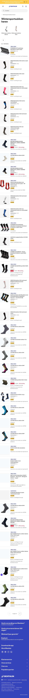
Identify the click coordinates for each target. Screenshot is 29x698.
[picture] (5, 51)
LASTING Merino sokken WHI (17, 352)
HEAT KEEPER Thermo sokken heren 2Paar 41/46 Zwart (19, 569)
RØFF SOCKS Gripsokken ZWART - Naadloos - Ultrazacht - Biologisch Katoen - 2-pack (18, 477)
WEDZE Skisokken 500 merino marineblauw (17, 101)
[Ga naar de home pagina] (13, 6)
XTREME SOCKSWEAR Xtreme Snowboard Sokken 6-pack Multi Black (18, 253)
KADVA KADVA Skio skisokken (17, 447)
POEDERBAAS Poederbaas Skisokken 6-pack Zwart (16, 49)
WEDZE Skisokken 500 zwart (17, 73)
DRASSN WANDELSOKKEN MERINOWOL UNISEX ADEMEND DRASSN (17, 143)
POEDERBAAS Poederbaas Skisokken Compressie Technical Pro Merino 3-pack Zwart (18, 226)
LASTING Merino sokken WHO (17, 505)
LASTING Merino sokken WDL (17, 599)
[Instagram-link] (8, 652)
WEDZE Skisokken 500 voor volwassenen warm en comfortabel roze (19, 88)
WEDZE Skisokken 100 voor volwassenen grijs (17, 127)
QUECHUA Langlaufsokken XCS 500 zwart (19, 238)
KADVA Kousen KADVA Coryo (17, 394)
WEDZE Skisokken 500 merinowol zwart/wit (18, 196)
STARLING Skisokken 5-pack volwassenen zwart (17, 493)
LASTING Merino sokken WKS (17, 155)
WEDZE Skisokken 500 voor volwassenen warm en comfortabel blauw (19, 210)
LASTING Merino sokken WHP (17, 365)
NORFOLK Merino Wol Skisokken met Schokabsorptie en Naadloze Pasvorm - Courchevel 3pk (19, 296)
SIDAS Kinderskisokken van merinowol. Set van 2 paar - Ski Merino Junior (17, 183)
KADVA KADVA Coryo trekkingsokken (15, 461)
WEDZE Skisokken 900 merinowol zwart (18, 312)
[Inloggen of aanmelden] (22, 6)
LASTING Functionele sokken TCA (18, 339)
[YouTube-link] (5, 652)
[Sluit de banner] (26, 2)
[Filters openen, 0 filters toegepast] (3, 40)
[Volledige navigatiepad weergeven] (1, 14)
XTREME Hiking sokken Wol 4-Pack (18, 379)
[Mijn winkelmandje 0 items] (26, 6)
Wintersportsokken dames (6, 34)
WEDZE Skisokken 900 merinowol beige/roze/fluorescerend (18, 281)
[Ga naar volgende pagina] (19, 613)
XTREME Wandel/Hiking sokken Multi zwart (19, 266)
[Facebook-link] (2, 652)
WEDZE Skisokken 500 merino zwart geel (19, 61)
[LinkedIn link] (11, 652)
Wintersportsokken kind (16, 34)
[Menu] (3, 6)
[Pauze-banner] (24, 2)
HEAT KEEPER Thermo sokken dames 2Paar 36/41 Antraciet (19, 552)
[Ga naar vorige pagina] (9, 613)
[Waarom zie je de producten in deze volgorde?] (2, 44)
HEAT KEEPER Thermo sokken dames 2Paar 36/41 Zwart (19, 534)
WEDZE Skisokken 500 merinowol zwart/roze (18, 114)
